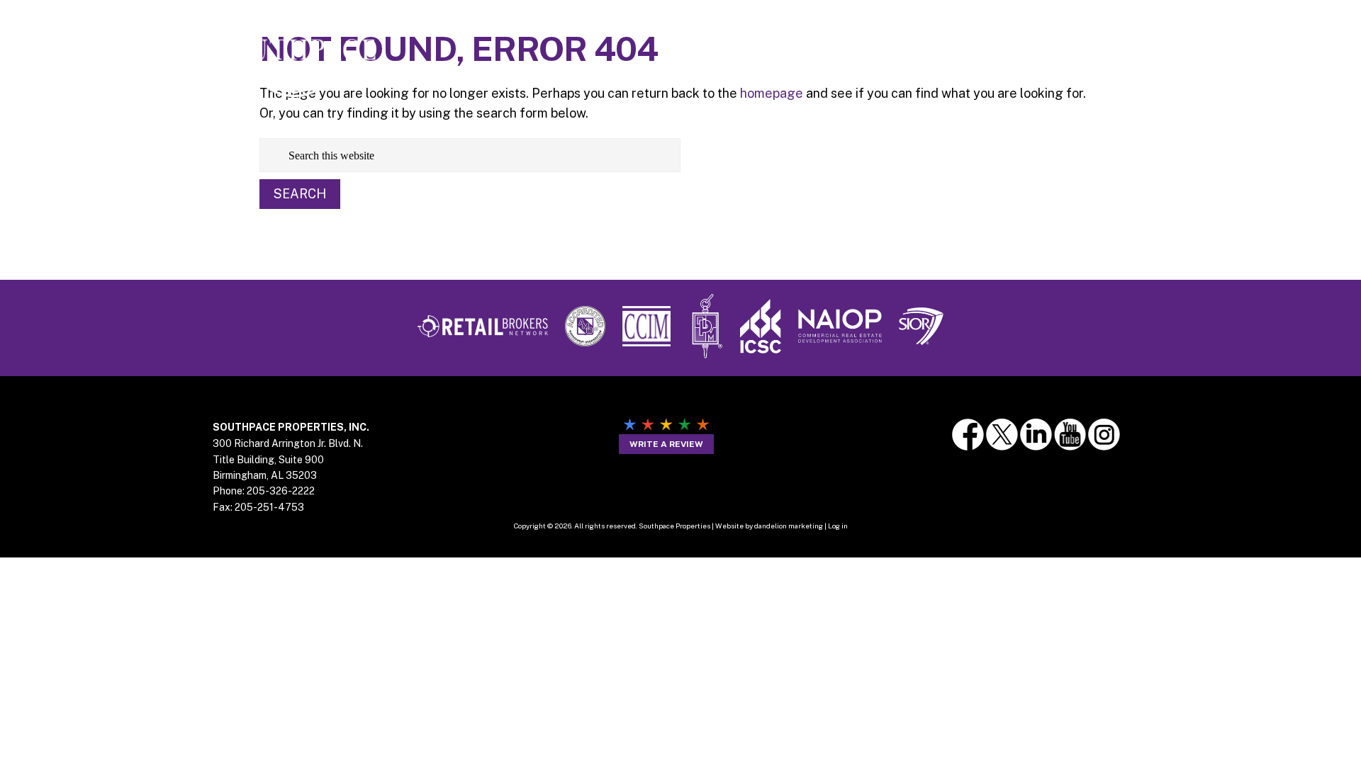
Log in (838, 525)
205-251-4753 (269, 507)
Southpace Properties (294, 51)
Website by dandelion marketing (769, 525)
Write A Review (666, 444)
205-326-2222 (281, 491)
